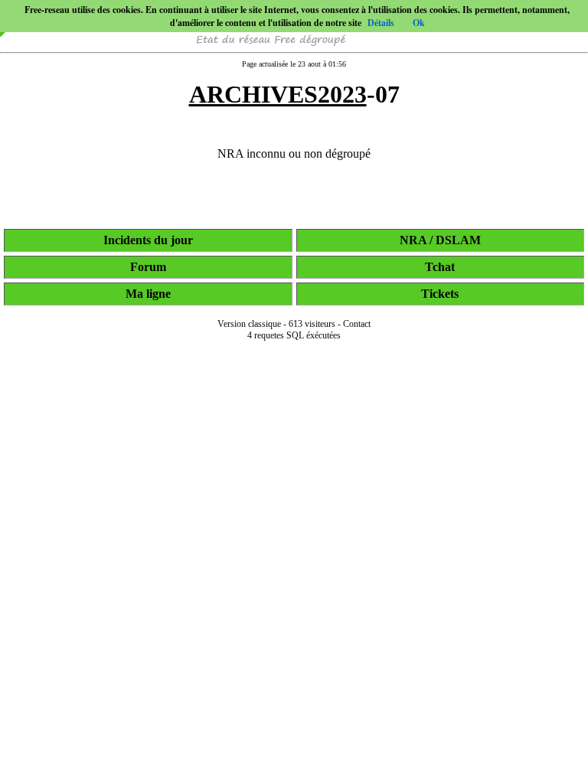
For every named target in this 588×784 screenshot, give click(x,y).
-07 (294, 94)
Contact (357, 323)
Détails (381, 22)
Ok (419, 22)
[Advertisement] (294, 762)
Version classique (249, 323)
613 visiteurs (312, 323)
